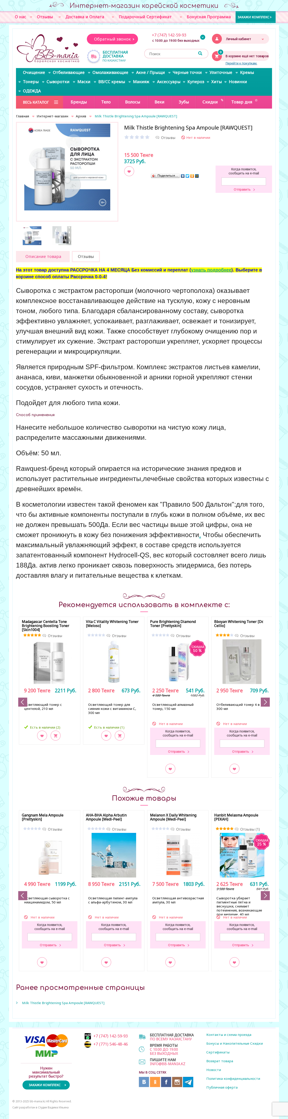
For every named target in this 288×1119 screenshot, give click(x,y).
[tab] (43, 256)
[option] (67, 166)
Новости (213, 1069)
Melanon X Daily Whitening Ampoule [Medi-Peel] (173, 817)
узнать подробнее (211, 269)
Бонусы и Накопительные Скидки (234, 1043)
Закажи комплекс (253, 17)
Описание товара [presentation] (43, 256)
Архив (81, 116)
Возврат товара (219, 1061)
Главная (22, 116)
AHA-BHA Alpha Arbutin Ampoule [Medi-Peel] (106, 817)
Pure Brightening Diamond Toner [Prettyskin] (173, 624)
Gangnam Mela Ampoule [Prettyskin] (42, 817)
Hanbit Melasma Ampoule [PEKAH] (236, 817)
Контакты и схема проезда (228, 1034)
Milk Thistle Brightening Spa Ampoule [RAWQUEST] (63, 1003)
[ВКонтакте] (182, 176)
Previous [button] (22, 702)
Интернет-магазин (52, 116)
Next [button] (265, 702)
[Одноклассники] (192, 176)
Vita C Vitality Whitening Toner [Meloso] (112, 624)
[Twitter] (187, 176)
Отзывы (55, 636)
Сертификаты (218, 1052)
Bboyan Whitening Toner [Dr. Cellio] (238, 624)
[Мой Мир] (197, 176)
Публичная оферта (222, 1087)
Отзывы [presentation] (86, 256)
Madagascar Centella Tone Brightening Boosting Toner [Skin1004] (45, 626)
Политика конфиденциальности (233, 1078)
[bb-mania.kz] (48, 48)
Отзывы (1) (250, 829)
